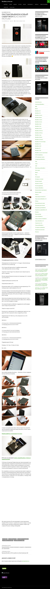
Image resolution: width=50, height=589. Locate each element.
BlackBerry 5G (38, 113)
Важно (36, 172)
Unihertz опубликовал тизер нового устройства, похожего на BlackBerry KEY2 (41, 270)
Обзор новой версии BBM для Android (41, 288)
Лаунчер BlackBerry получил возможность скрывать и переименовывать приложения (16, 547)
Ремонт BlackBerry (44, 4)
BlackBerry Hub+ (38, 124)
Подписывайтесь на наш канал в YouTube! (12, 433)
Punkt (36, 163)
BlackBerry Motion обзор (8, 540)
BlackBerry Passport (39, 139)
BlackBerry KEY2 (38, 128)
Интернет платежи (38, 183)
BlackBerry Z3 (37, 148)
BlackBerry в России (7, 1)
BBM (36, 106)
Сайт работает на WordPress (7, 587)
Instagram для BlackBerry (40, 159)
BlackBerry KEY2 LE (39, 130)
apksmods (37, 287)
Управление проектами (39, 229)
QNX (36, 165)
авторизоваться (25, 561)
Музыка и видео (38, 192)
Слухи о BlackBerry (39, 216)
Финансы (37, 231)
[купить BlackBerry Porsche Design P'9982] (41, 299)
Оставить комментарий (20, 21)
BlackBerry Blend (38, 117)
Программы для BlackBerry (40, 207)
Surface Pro (6, 7)
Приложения (30, 4)
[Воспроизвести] (36, 46)
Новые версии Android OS (40, 196)
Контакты (5, 4)
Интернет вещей (38, 181)
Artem (12, 21)
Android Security (38, 102)
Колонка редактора (39, 185)
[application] (41, 44)
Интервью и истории (39, 179)
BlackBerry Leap (38, 135)
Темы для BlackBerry (39, 225)
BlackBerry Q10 (38, 146)
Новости (36, 194)
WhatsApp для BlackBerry (40, 168)
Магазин (15, 4)
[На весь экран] (47, 46)
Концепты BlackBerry (39, 187)
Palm (36, 161)
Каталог (24, 4)
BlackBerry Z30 (38, 150)
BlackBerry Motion (6, 12)
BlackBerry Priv (38, 143)
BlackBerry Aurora (38, 115)
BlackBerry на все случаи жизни (41, 152)
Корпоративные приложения (41, 190)
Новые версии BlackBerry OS (40, 198)
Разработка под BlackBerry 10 (41, 209)
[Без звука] (45, 46)
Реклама (37, 212)
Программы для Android (40, 205)
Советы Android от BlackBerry (41, 218)
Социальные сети (38, 223)
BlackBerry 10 (37, 110)
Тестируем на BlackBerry (40, 227)
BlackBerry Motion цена (19, 540)
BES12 (36, 108)
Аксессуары (37, 170)
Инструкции (37, 176)
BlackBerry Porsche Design (40, 141)
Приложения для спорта (40, 203)
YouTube (19, 4)
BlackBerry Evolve (38, 121)
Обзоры (36, 4)
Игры (36, 174)
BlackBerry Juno (38, 126)
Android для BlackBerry (39, 104)
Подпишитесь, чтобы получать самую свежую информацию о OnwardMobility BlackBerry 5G (41, 279)
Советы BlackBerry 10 (39, 220)
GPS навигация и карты (39, 157)
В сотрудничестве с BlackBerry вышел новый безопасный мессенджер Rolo (41, 284)
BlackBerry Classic (38, 119)
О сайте (10, 4)
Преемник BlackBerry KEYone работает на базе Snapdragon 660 (15, 552)
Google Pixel (12, 7)
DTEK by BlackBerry (39, 154)
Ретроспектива (38, 214)
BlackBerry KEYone (38, 132)
